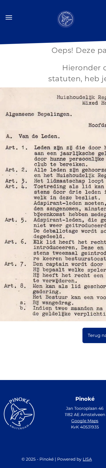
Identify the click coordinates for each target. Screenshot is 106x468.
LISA (87, 459)
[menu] (9, 17)
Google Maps (84, 420)
